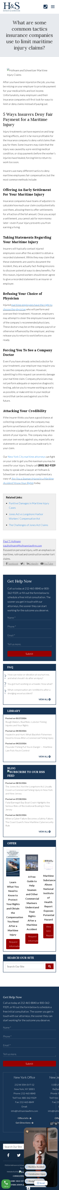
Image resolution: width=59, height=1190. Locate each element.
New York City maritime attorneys (26, 456)
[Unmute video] (41, 1152)
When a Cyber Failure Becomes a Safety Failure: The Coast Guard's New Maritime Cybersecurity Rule (29, 822)
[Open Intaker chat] (28, 1188)
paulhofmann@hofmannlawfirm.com (22, 545)
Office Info (23, 1118)
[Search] (50, 966)
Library (13, 711)
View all (43, 699)
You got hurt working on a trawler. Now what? (29, 684)
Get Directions (23, 1123)
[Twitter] (19, 1155)
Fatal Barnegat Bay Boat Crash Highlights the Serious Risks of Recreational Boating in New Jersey (27, 806)
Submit (29, 653)
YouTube (48, 563)
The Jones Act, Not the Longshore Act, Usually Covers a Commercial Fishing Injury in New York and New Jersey (29, 790)
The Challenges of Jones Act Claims (28, 525)
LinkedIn (33, 563)
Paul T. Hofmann (12, 541)
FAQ (10, 667)
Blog (11, 768)
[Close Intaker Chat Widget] (56, 1124)
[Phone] (45, 6)
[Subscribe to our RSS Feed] (29, 775)
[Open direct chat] (52, 1124)
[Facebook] (8, 1155)
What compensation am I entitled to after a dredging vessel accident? (27, 691)
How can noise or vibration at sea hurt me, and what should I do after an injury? (27, 676)
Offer (11, 843)
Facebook (12, 563)
